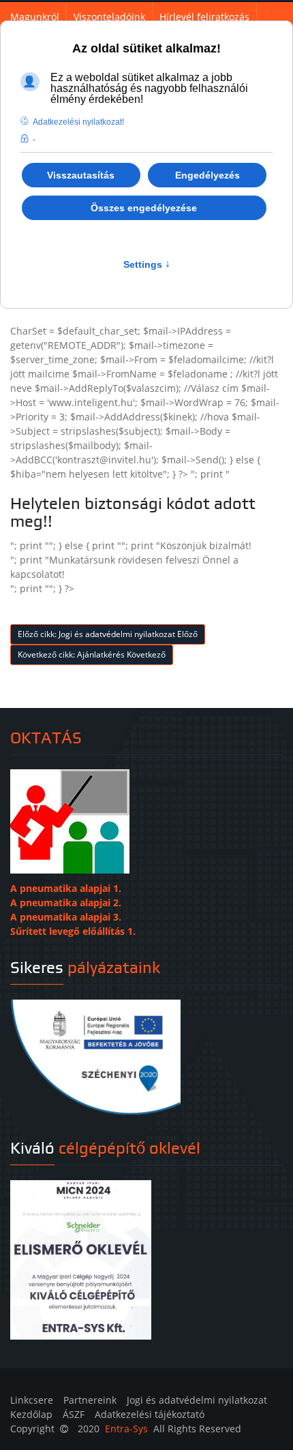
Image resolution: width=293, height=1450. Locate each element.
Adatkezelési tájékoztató (149, 1414)
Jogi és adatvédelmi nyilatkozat (197, 1399)
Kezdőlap (31, 1414)
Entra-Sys (126, 1428)
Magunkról (34, 16)
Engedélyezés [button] (207, 175)
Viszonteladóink (109, 16)
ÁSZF (73, 1414)
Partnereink (90, 1399)
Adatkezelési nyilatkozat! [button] (78, 122)
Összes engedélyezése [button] (144, 207)
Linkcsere (31, 1399)
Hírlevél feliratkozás (204, 16)
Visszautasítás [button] (80, 175)
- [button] (34, 139)
